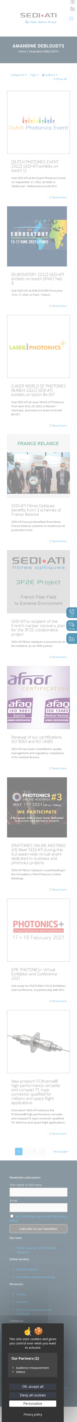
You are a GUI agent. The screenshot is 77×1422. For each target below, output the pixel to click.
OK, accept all (32, 1386)
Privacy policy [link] (33, 1414)
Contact (71, 629)
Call (71, 616)
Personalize (32, 1403)
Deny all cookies (33, 1395)
